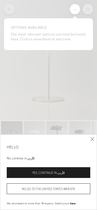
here (73, 203)
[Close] (92, 139)
